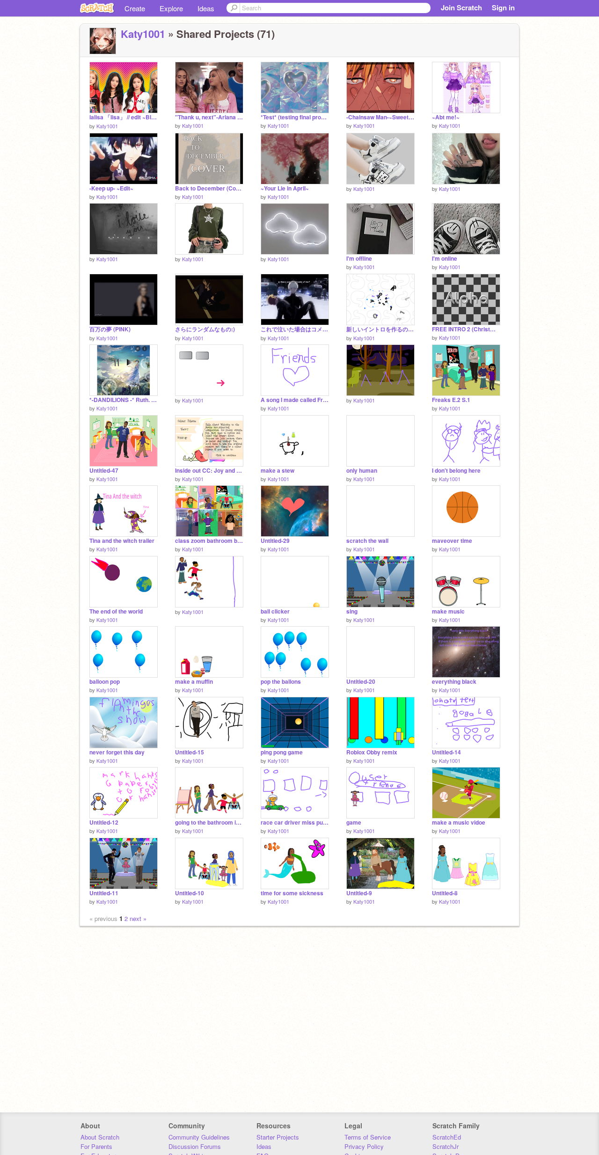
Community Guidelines (199, 1137)
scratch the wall (367, 541)
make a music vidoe (458, 822)
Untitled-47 (103, 471)
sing (352, 611)
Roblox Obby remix (371, 752)
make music (448, 611)
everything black (454, 682)
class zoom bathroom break (209, 541)
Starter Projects (277, 1137)
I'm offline (359, 259)
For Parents (96, 1146)
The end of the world (116, 611)
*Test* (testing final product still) (295, 117)
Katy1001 (143, 33)
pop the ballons (281, 682)
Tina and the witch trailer (121, 541)
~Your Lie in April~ (285, 188)
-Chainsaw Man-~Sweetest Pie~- (380, 117)
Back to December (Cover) (209, 188)
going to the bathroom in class (209, 822)
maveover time (452, 541)
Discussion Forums (194, 1146)
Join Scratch (461, 7)
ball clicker (275, 611)
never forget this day (117, 752)
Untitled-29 (275, 541)
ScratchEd (446, 1137)
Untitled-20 (360, 682)
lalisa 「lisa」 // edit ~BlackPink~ (123, 117)
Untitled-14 (446, 752)
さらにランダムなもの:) (205, 329)
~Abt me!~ (446, 117)
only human (361, 471)
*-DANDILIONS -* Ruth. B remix (123, 400)
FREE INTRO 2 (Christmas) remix (466, 329)
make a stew (277, 471)
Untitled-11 (103, 893)
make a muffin (194, 682)
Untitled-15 (189, 752)
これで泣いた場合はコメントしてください (295, 329)
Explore (171, 8)
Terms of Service (367, 1137)
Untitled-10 (189, 893)
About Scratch (99, 1137)
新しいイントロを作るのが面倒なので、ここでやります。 (380, 329)
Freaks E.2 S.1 (451, 400)
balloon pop (104, 682)
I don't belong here (456, 471)
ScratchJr (445, 1146)
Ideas (205, 8)
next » (138, 918)
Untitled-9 (359, 893)
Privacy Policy (364, 1146)
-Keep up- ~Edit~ (111, 188)
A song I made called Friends (295, 400)
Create (134, 8)
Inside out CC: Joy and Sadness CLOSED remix (209, 471)
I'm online (444, 259)
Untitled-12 (103, 822)
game (353, 822)
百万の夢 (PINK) (110, 329)
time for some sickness (292, 893)
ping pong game (282, 752)
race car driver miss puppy (295, 822)
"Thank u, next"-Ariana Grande (209, 117)
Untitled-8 (445, 893)
